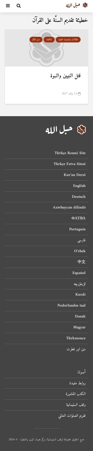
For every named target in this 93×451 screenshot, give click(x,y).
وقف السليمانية (76, 404)
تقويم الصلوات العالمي (72, 415)
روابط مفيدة (77, 383)
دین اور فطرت (76, 349)
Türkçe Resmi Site (70, 153)
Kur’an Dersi (75, 175)
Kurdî (80, 294)
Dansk (80, 316)
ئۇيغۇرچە (80, 283)
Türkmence (76, 338)
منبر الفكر (36, 39)
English (79, 185)
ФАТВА (78, 218)
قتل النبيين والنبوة (65, 76)
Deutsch (79, 196)
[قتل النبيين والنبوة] (46, 47)
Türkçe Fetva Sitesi (70, 164)
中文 (82, 262)
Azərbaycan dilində (69, 207)
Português (77, 229)
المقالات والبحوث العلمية (68, 39)
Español (79, 273)
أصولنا (82, 373)
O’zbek (80, 251)
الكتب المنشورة (76, 393)
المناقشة (49, 39)
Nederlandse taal (71, 305)
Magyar (79, 327)
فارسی (81, 240)
